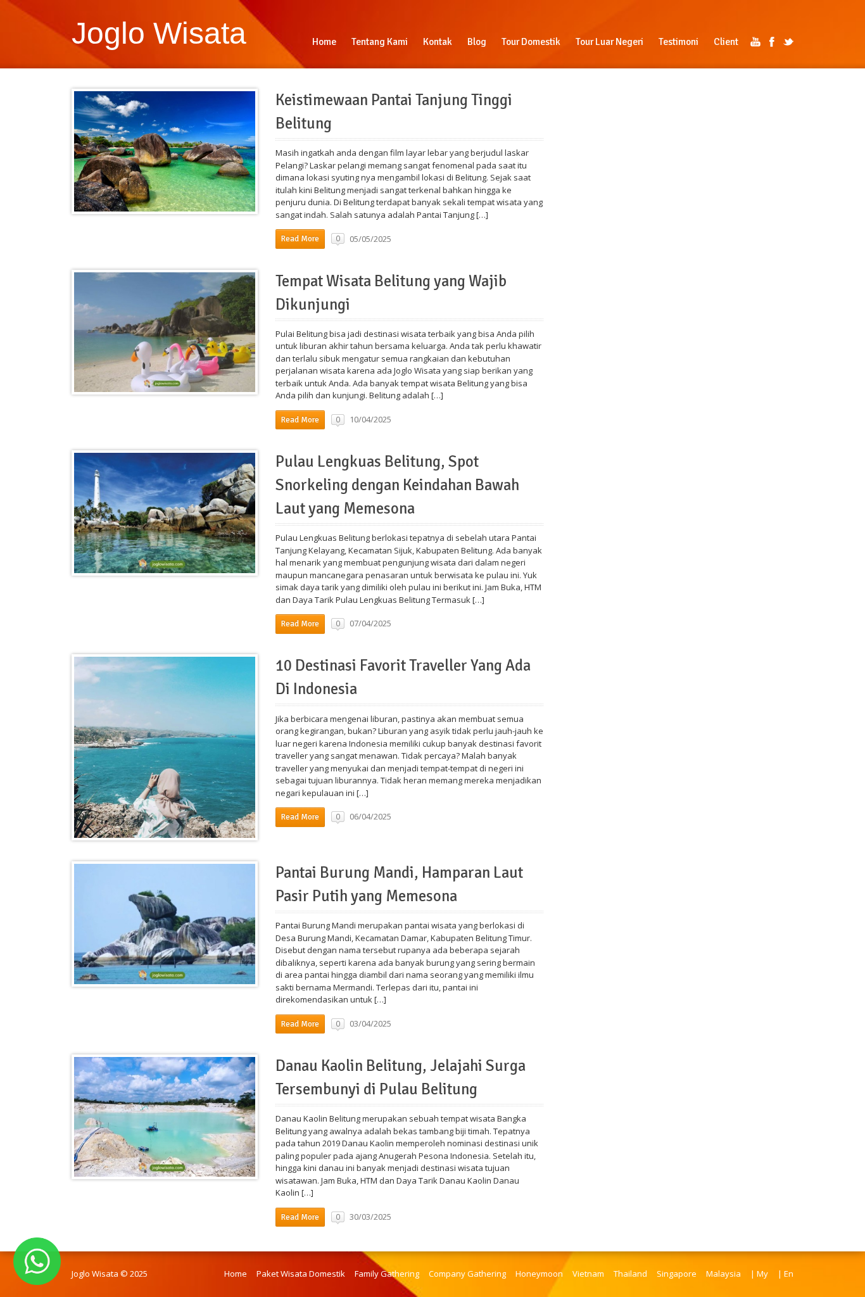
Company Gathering (467, 1273)
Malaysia (723, 1273)
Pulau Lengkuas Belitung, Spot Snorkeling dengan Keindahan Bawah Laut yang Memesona (397, 485)
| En (785, 1273)
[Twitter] (788, 42)
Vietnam (588, 1273)
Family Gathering (387, 1273)
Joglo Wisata (159, 33)
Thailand (630, 1273)
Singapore (677, 1273)
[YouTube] (755, 42)
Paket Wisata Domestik (300, 1273)
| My (759, 1273)
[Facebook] (772, 42)
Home (235, 1273)
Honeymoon (539, 1273)
